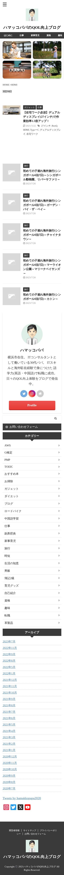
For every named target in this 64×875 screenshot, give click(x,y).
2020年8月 (9, 782)
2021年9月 (9, 699)
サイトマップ (29, 830)
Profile (32, 405)
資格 (49, 35)
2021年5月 (9, 724)
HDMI (26, 129)
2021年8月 (9, 705)
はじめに (8, 35)
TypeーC (34, 129)
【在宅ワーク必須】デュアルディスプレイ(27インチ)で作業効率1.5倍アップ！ (41, 116)
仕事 (22, 35)
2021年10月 (10, 692)
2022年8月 (9, 660)
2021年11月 (10, 686)
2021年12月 (10, 679)
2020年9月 (9, 775)
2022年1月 (9, 673)
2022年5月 (9, 667)
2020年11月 (10, 762)
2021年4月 (9, 730)
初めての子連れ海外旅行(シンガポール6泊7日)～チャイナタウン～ (42, 234)
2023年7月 (9, 641)
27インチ (46, 125)
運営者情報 (14, 830)
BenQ (54, 125)
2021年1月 (9, 750)
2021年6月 (9, 718)
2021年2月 (9, 743)
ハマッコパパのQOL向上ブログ (32, 27)
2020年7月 (9, 788)
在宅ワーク (32, 134)
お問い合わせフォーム (23, 426)
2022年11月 (10, 647)
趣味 (60, 35)
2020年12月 (10, 756)
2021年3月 (9, 737)
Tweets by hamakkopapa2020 (22, 798)
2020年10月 (10, 769)
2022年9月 (9, 654)
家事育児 (35, 35)
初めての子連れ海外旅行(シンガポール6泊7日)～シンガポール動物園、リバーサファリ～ (42, 175)
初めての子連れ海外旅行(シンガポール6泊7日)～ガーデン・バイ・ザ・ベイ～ (42, 205)
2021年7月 (9, 711)
